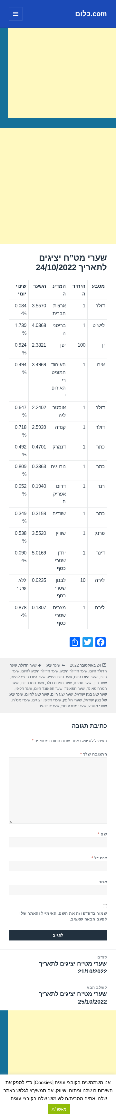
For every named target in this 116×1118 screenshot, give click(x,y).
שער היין (100, 682)
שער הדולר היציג (73, 671)
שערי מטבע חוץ (73, 706)
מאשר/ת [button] (59, 1109)
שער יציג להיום (37, 694)
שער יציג (53, 665)
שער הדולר (28, 665)
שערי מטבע (97, 706)
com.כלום (91, 14)
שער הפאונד (74, 688)
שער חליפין (23, 688)
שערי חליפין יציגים (46, 700)
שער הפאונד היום (48, 688)
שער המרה (83, 682)
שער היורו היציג (59, 677)
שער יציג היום (62, 694)
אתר (103, 882)
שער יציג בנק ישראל (91, 694)
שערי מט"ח (21, 700)
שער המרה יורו (32, 682)
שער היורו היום (86, 677)
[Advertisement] (62, 73)
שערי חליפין (72, 700)
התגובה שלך (93, 754)
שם (102, 834)
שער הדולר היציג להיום (39, 671)
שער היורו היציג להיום (28, 677)
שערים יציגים (48, 706)
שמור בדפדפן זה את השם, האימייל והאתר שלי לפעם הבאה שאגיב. (63, 916)
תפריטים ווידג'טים (15, 20)
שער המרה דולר (59, 682)
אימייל (99, 858)
